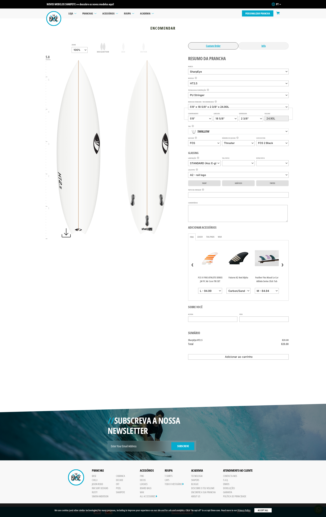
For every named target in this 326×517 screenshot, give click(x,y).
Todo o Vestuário (173, 484)
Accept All (263, 510)
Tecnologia (197, 476)
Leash (200, 236)
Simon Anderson (100, 496)
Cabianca (120, 476)
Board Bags (145, 488)
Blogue (194, 484)
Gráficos (238, 183)
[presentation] (192, 264)
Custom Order (213, 46)
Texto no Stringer (194, 190)
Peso (241, 314)
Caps (167, 480)
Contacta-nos (230, 476)
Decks (143, 480)
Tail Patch (225, 158)
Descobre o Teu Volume (202, 488)
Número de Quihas (229, 138)
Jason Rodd (97, 484)
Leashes (144, 484)
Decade (119, 480)
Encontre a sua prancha (203, 492)
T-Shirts (169, 476)
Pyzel (118, 488)
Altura (190, 314)
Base (94, 476)
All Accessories (148, 496)
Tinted (272, 183)
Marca (190, 66)
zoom (74, 45)
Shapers (195, 480)
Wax (220, 236)
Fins (192, 236)
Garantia (227, 492)
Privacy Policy (244, 510)
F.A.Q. (225, 480)
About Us (195, 496)
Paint (204, 183)
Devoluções (229, 488)
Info (263, 46)
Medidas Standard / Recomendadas (201, 102)
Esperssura (243, 113)
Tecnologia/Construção (197, 90)
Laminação (192, 158)
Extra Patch (260, 158)
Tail (189, 126)
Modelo (191, 78)
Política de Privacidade (234, 496)
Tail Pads (210, 236)
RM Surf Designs (100, 488)
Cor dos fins (260, 138)
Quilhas (191, 138)
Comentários (193, 203)
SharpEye (120, 492)
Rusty (94, 492)
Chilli (94, 480)
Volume (267, 113)
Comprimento (193, 113)
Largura (217, 113)
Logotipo (191, 170)
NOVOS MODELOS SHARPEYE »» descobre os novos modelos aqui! (80, 4)
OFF (117, 484)
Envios (226, 484)
